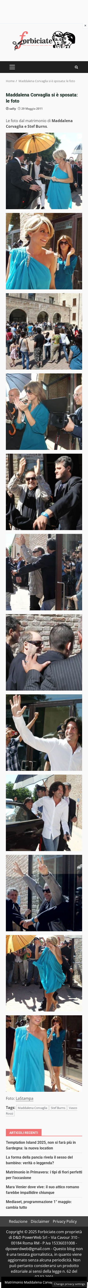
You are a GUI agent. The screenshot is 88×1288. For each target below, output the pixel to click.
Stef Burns (58, 1108)
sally (12, 109)
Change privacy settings (69, 1284)
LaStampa (24, 1098)
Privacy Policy (65, 1221)
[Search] (76, 67)
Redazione (18, 1221)
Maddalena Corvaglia (32, 1108)
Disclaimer (40, 1221)
